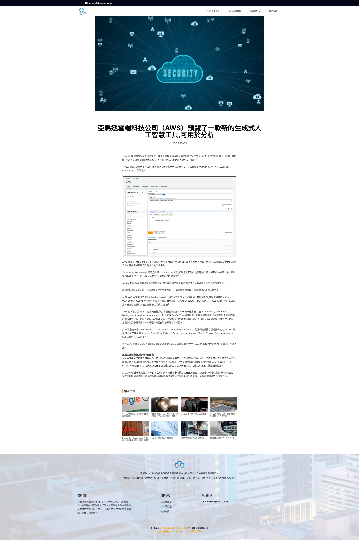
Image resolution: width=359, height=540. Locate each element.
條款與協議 (166, 506)
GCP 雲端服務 (213, 11)
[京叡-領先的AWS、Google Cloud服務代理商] (81, 11)
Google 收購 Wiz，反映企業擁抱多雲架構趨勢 (135, 415)
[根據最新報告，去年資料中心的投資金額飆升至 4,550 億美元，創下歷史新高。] (164, 404)
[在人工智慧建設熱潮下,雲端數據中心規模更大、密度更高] (223, 404)
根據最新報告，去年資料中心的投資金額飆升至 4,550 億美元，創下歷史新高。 (164, 415)
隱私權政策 (166, 501)
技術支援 (164, 511)
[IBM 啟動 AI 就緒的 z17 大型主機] (223, 428)
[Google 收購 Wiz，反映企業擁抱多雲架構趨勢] (135, 404)
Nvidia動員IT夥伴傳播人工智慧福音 (194, 414)
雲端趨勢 (254, 11)
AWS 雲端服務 (234, 11)
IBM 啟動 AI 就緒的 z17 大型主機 (222, 438)
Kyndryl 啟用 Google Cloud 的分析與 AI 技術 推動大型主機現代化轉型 (135, 439)
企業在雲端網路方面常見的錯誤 (192, 438)
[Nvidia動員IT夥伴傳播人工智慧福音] (194, 404)
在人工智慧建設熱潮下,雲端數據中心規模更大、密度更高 (222, 415)
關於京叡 (273, 11)
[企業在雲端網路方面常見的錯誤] (194, 428)
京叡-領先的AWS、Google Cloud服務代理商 (179, 531)
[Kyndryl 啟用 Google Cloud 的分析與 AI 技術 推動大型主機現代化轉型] (135, 428)
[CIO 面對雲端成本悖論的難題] (164, 428)
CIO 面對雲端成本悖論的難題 (162, 438)
